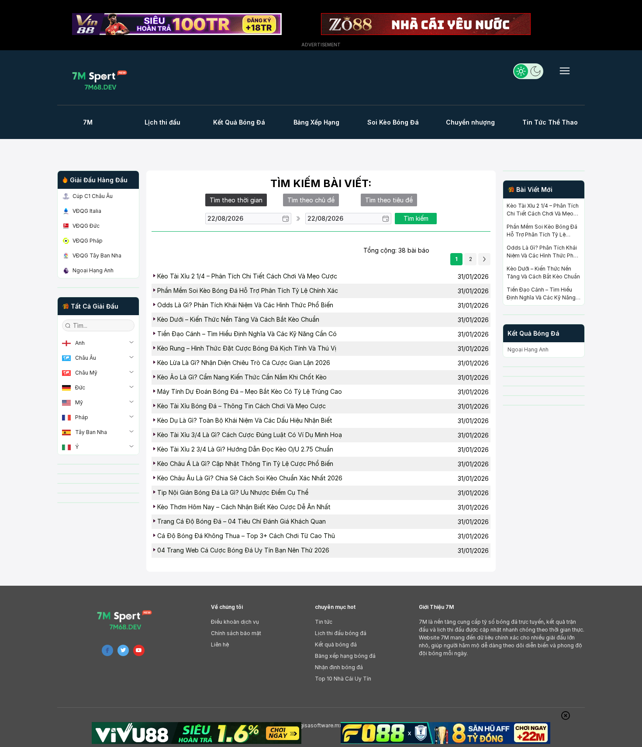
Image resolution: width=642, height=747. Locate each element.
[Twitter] (123, 650)
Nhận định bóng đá (339, 667)
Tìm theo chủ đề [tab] (311, 200)
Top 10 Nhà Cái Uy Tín (343, 678)
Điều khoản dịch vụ (235, 621)
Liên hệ (220, 644)
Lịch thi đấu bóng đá (340, 633)
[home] (102, 79)
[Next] (484, 259)
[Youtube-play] (139, 650)
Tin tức (323, 621)
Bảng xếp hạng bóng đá (345, 656)
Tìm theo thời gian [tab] (236, 200)
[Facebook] (107, 650)
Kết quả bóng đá (336, 644)
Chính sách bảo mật (236, 633)
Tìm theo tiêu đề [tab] (389, 200)
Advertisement (321, 44)
